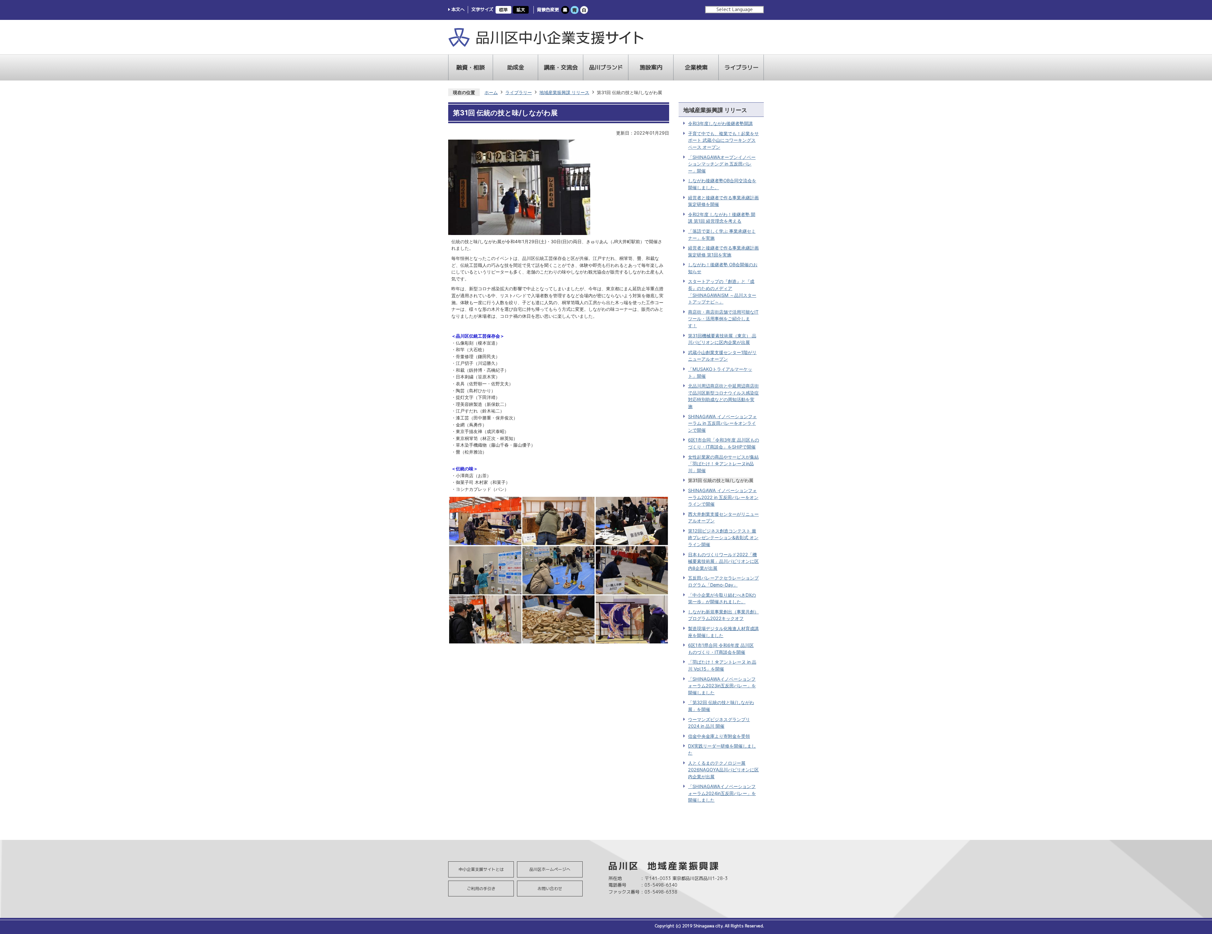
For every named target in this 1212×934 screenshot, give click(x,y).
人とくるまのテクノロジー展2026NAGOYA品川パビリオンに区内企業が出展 (723, 769)
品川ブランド (606, 67)
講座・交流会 (561, 67)
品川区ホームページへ (549, 869)
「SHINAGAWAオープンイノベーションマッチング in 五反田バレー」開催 (722, 163)
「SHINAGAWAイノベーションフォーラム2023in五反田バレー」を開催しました (722, 685)
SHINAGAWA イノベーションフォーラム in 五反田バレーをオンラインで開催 (722, 423)
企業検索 (696, 67)
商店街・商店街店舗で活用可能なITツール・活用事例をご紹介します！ (723, 318)
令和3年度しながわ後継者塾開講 (720, 123)
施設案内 (651, 67)
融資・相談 (470, 67)
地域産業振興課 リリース (564, 92)
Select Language (734, 9)
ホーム (491, 92)
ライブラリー (741, 67)
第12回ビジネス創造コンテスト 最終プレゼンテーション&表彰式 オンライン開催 (723, 537)
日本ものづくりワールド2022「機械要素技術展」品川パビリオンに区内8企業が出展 (723, 561)
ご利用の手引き (481, 888)
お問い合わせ (550, 888)
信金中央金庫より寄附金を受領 (719, 736)
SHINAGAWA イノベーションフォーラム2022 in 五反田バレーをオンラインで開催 (723, 497)
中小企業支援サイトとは (481, 869)
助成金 (515, 67)
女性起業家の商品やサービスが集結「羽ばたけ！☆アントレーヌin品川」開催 (723, 463)
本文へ (458, 9)
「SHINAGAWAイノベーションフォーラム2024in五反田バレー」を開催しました (722, 793)
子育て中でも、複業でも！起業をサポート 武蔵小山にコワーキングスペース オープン (723, 140)
